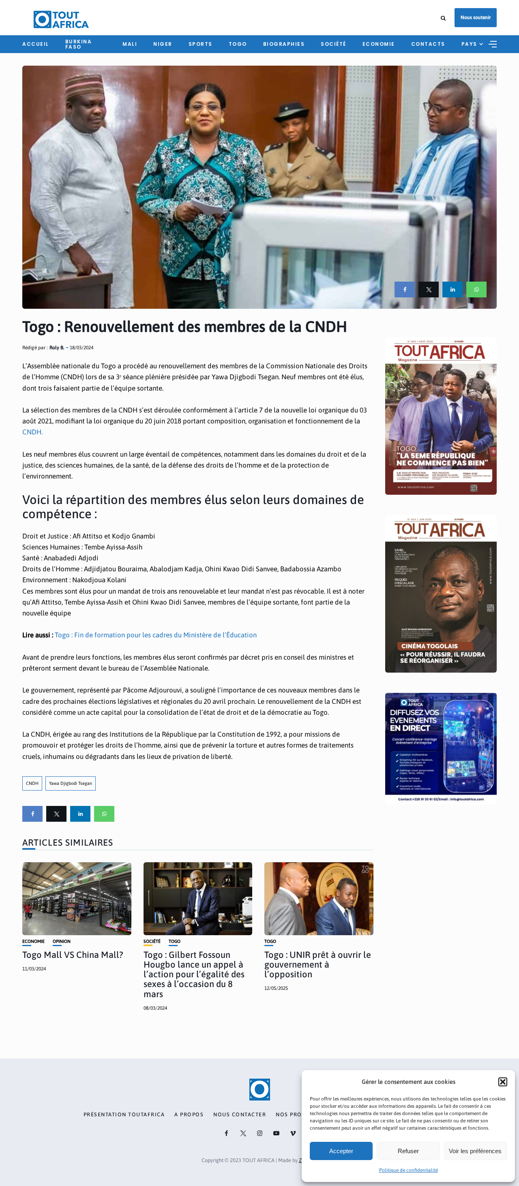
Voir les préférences (475, 1151)
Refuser (408, 1151)
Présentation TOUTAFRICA (124, 1115)
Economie (378, 44)
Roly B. (56, 347)
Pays (469, 44)
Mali (129, 44)
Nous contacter (239, 1115)
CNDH (32, 783)
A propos (189, 1115)
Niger (162, 44)
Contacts (428, 44)
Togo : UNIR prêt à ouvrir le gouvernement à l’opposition (317, 964)
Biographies (284, 44)
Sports (200, 44)
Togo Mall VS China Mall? (72, 954)
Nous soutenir (476, 17)
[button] (503, 1082)
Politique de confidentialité (408, 1170)
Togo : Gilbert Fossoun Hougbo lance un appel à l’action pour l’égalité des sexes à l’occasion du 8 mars (194, 974)
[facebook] (405, 289)
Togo (238, 44)
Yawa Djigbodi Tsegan (70, 783)
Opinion (62, 941)
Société (333, 44)
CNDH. (32, 432)
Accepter (341, 1151)
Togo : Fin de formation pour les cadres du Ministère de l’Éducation (156, 635)
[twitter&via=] (428, 289)
